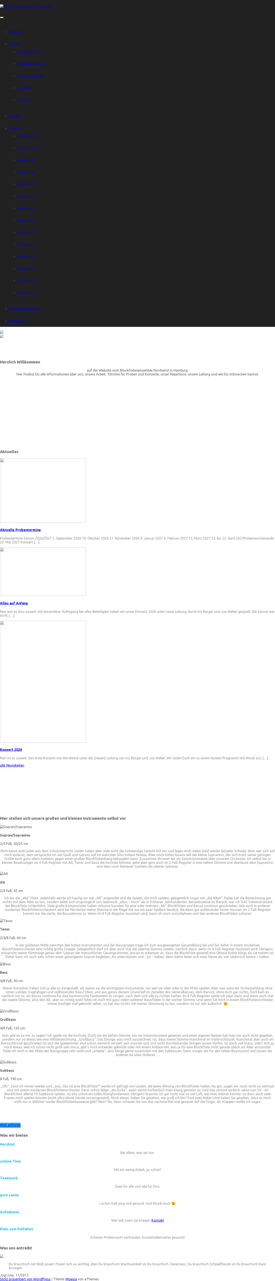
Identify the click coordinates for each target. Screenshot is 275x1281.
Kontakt (157, 1220)
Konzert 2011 (26, 280)
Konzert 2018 (26, 196)
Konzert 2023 (26, 172)
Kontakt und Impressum (24, 309)
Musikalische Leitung (31, 63)
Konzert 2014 (26, 244)
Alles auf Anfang (14, 603)
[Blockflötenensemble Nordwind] (26, 6)
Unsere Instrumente (30, 75)
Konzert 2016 (26, 220)
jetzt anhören (10, 1125)
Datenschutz (17, 321)
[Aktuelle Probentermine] (43, 521)
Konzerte (15, 128)
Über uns (15, 44)
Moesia (71, 1279)
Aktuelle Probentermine (20, 530)
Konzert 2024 (26, 160)
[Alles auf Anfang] (43, 595)
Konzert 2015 (26, 232)
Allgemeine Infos (28, 51)
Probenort (24, 99)
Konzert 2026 (26, 136)
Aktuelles (15, 116)
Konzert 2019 (26, 184)
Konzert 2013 (26, 256)
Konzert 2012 (26, 268)
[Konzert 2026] (43, 741)
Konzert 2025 (26, 148)
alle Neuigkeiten (12, 765)
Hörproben (24, 87)
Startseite (15, 32)
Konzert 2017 (26, 208)
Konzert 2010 (26, 292)
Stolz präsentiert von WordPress (25, 1279)
